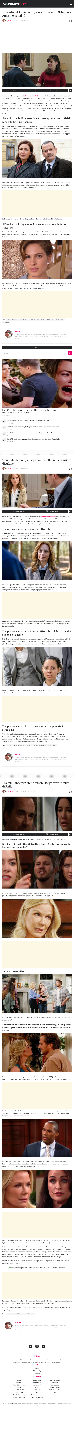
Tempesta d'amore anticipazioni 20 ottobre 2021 (41, 745)
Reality (37, 1387)
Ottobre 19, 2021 (21, 21)
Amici (19, 1380)
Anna (8, 319)
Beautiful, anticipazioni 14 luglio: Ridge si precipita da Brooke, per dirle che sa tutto (33, 427)
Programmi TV (37, 1385)
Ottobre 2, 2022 (21, 792)
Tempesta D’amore (48, 516)
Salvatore (6, 322)
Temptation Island (37, 1397)
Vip (55, 1392)
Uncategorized (55, 1385)
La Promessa (37, 1382)
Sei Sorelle (37, 1390)
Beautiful (30, 792)
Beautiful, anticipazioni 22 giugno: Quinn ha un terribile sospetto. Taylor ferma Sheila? (34, 439)
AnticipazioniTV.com (16, 1403)
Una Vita (55, 1382)
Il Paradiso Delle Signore (18, 1397)
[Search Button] (70, 353)
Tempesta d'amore (18, 745)
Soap (30, 21)
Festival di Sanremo (19, 1385)
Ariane (9, 745)
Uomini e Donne (55, 1387)
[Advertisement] (37, 37)
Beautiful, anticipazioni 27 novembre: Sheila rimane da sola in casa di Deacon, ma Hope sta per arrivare (31, 411)
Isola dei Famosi (37, 1380)
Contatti (37, 1368)
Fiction (19, 1387)
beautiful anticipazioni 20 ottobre (24, 1314)
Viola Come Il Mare (55, 1390)
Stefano (10, 21)
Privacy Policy (37, 1371)
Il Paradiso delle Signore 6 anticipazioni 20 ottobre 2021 (47, 319)
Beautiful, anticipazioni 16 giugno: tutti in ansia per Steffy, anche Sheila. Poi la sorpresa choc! (35, 433)
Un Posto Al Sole (55, 1380)
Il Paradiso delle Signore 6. (35, 96)
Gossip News (19, 1392)
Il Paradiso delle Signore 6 (20, 319)
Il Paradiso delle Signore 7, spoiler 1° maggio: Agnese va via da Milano (28, 420)
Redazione (37, 1373)
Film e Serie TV (19, 1390)
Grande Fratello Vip (19, 1395)
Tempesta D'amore (37, 1395)
